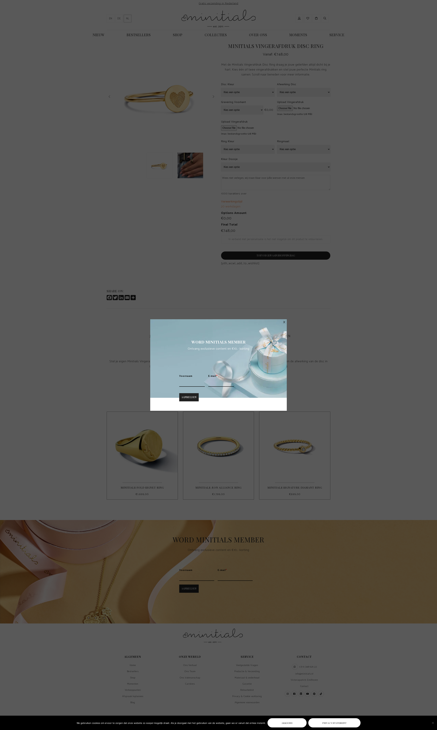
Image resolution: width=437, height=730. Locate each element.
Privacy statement (334, 722)
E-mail (212, 376)
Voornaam (185, 376)
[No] (432, 723)
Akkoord (287, 722)
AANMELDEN (188, 397)
